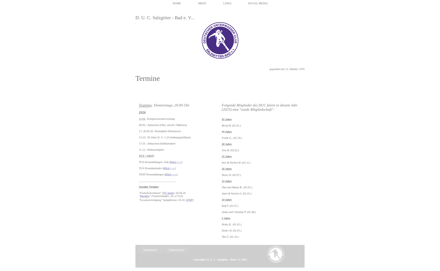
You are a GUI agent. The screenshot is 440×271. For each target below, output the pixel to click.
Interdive (145, 196)
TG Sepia (168, 193)
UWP (190, 200)
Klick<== (176, 162)
